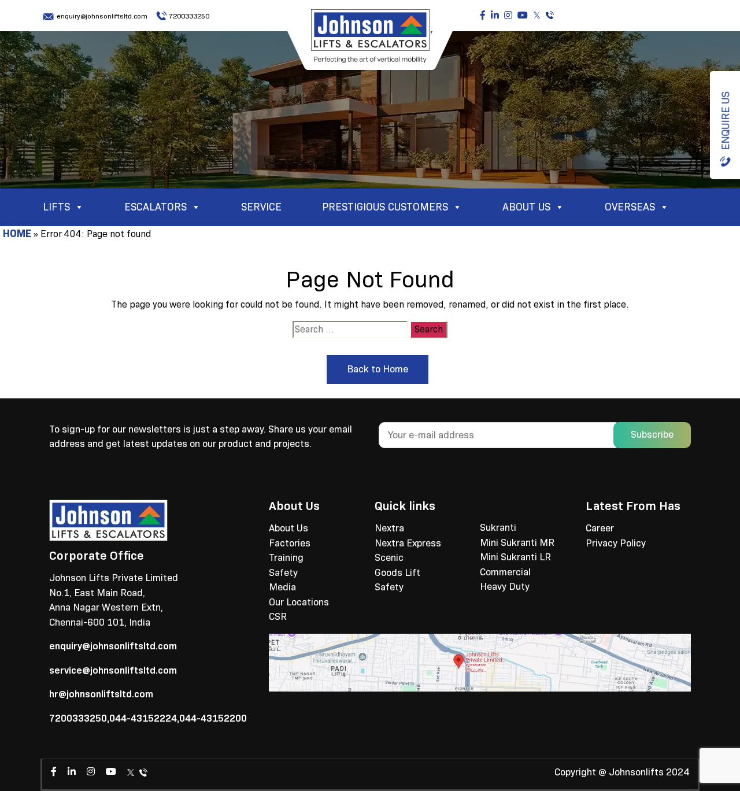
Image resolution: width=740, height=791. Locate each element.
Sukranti (498, 528)
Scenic (389, 558)
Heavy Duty (505, 587)
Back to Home (377, 369)
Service (261, 207)
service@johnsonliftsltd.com (113, 670)
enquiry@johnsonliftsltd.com (102, 16)
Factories (289, 543)
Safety (283, 573)
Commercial (505, 572)
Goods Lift (397, 573)
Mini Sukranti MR (517, 543)
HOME (17, 233)
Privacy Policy (616, 543)
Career (600, 528)
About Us (288, 528)
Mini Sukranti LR (515, 557)
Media (282, 587)
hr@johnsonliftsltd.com (101, 694)
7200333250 (189, 16)
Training (286, 558)
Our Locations (299, 602)
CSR (278, 617)
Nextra (389, 528)
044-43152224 (143, 718)
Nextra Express (408, 543)
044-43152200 (213, 718)
